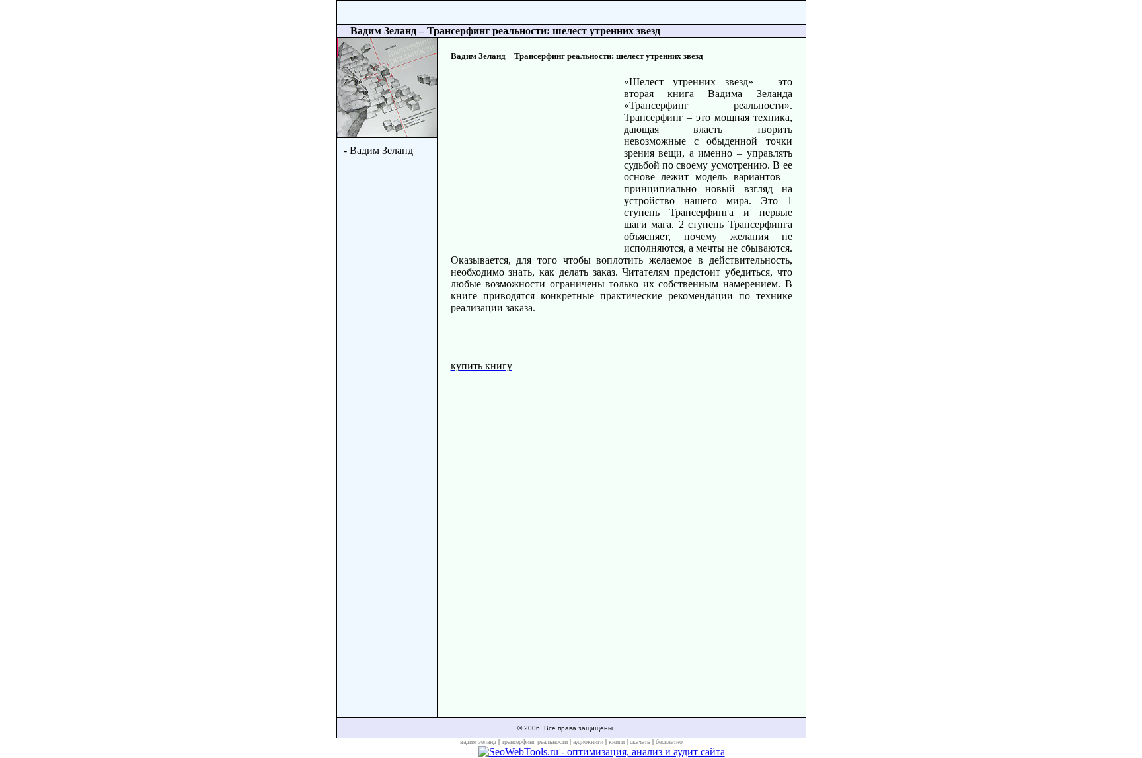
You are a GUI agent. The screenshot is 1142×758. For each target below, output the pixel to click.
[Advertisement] (537, 162)
